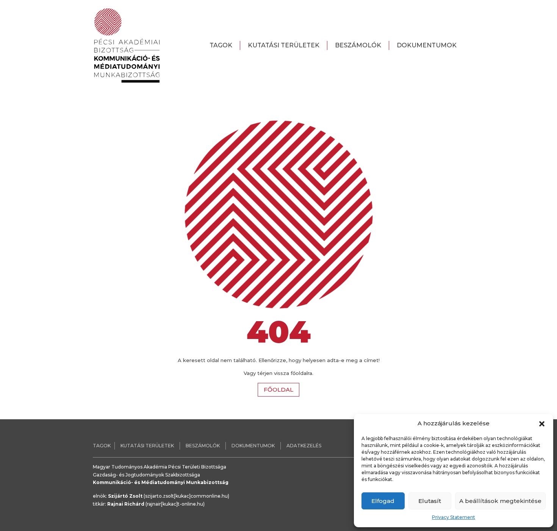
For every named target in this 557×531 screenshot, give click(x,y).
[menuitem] (221, 45)
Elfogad (382, 500)
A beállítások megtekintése (500, 500)
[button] (542, 424)
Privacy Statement (453, 517)
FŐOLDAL (278, 389)
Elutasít (429, 500)
